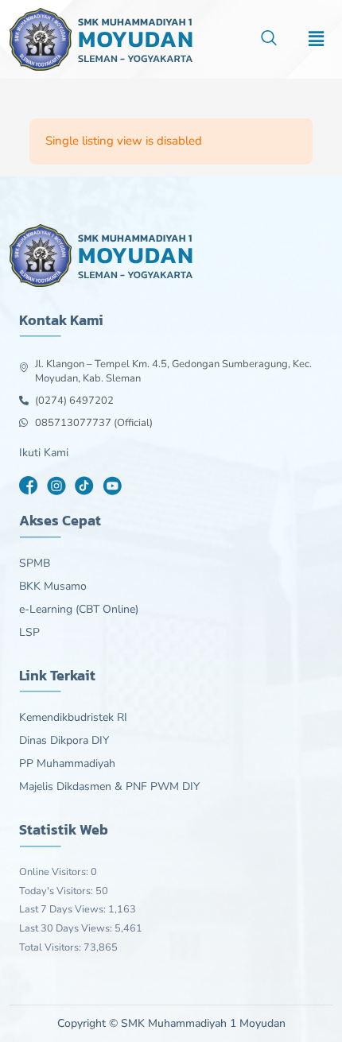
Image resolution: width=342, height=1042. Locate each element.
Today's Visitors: (57, 891)
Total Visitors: (51, 947)
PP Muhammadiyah (67, 763)
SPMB (34, 563)
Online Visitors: (55, 872)
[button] (269, 40)
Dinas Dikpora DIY (64, 740)
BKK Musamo (53, 586)
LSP (29, 632)
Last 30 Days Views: (67, 928)
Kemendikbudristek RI (73, 717)
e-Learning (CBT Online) (78, 609)
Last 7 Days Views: (63, 909)
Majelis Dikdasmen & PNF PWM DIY (109, 786)
